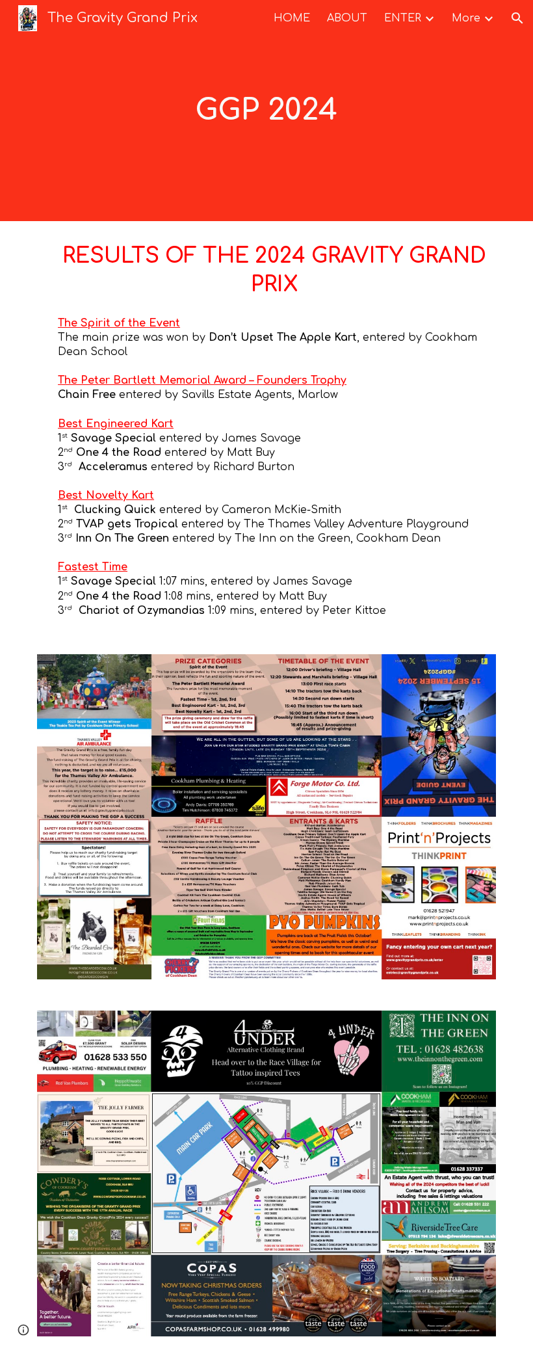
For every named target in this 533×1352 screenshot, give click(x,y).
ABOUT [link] (347, 18)
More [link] (466, 18)
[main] (267, 111)
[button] (517, 18)
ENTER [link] (402, 18)
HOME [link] (292, 18)
